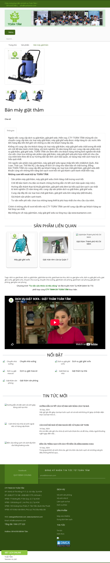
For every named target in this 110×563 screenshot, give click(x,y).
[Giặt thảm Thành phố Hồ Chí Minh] (88, 235)
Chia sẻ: (8, 119)
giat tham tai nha (59, 277)
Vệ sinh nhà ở (62, 498)
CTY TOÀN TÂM (76, 138)
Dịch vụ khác (62, 505)
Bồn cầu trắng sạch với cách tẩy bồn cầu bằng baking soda (66, 444)
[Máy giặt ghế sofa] (22, 244)
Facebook (22, 470)
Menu (10, 32)
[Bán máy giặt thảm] (11, 96)
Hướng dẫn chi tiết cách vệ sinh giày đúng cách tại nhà (64, 406)
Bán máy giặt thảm (41, 45)
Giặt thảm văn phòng (29, 380)
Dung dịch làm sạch (64, 519)
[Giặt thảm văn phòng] (11, 381)
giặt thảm (45, 187)
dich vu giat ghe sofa (74, 277)
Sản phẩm (25, 45)
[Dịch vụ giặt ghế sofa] (63, 362)
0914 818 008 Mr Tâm (19, 531)
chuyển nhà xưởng (47, 280)
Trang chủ (13, 45)
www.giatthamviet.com (17, 517)
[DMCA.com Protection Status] (63, 543)
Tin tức (59, 530)
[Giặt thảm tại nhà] (63, 372)
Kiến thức (60, 534)
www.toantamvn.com (81, 213)
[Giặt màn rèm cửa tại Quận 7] (55, 244)
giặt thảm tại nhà (44, 277)
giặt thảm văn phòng (64, 280)
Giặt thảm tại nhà (79, 371)
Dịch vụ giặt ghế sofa (81, 361)
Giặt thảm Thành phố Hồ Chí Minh (88, 242)
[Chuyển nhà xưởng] (11, 362)
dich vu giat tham (16, 277)
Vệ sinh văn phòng (64, 495)
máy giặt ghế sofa (59, 140)
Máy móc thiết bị (63, 516)
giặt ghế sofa (27, 152)
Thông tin (10, 130)
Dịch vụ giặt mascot (28, 371)
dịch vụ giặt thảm (30, 277)
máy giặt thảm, (44, 140)
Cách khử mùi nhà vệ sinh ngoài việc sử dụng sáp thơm (64, 425)
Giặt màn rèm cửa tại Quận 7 (55, 259)
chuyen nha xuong (31, 280)
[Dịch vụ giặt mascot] (11, 372)
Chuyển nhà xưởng (28, 361)
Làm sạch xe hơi (63, 501)
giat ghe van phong (18, 282)
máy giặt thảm (58, 146)
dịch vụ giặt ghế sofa (92, 277)
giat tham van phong (81, 280)
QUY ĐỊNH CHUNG (22, 475)
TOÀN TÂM (39, 152)
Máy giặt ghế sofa (22, 259)
